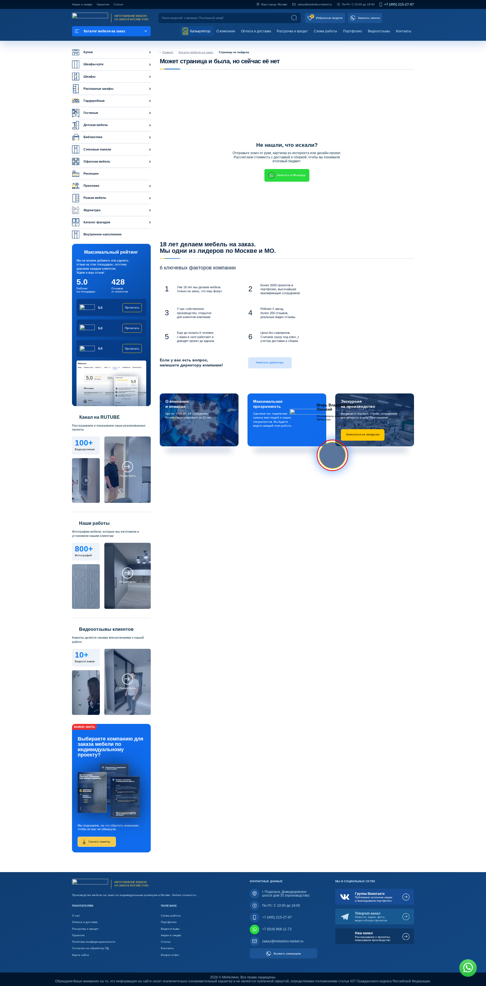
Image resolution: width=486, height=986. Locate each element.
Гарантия (103, 4)
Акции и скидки (82, 4)
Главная (167, 52)
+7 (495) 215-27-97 (399, 4)
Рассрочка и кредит (292, 31)
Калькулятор (199, 31)
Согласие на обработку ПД (90, 948)
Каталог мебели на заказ (196, 52)
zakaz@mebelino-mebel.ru (315, 4)
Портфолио (352, 31)
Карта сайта (80, 954)
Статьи (118, 4)
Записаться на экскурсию (363, 434)
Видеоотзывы (379, 31)
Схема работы (325, 31)
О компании (225, 31)
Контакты (403, 31)
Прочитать (132, 307)
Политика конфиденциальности (93, 941)
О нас (76, 915)
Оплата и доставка (256, 31)
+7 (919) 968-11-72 (277, 929)
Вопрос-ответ (170, 954)
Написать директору (270, 362)
